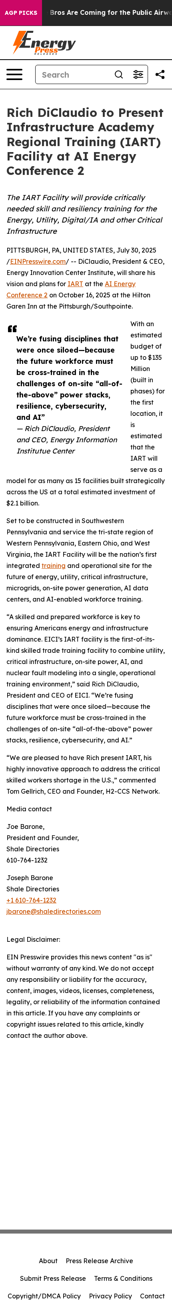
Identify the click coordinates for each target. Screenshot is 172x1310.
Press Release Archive (99, 1261)
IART (75, 284)
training (54, 566)
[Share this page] (160, 74)
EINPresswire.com (38, 261)
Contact (152, 1296)
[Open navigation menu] (14, 74)
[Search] (118, 74)
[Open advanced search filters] (138, 74)
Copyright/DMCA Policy (44, 1296)
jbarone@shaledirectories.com (53, 911)
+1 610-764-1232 (31, 900)
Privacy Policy (110, 1296)
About (48, 1261)
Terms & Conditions (123, 1278)
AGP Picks (21, 12)
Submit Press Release (53, 1278)
